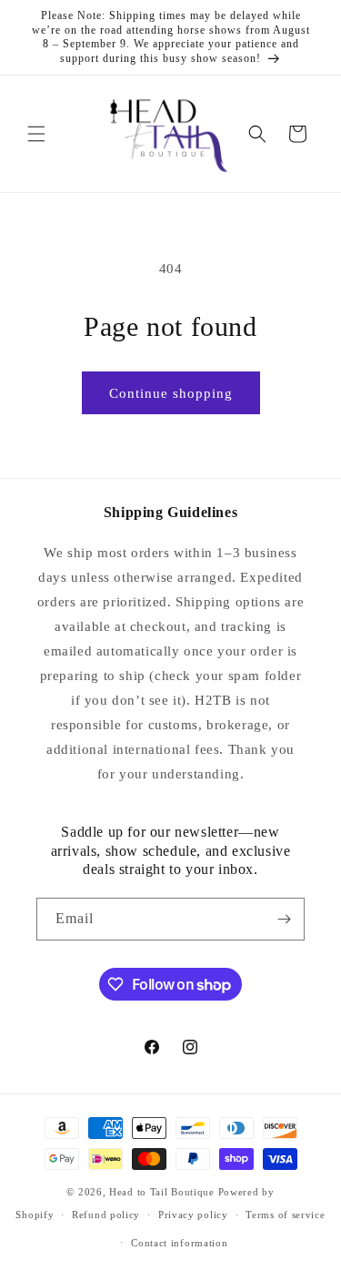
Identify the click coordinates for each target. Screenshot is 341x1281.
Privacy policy (193, 1214)
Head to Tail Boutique (162, 1191)
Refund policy (106, 1214)
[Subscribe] (284, 919)
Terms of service (285, 1214)
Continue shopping (171, 393)
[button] (36, 134)
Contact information (179, 1242)
